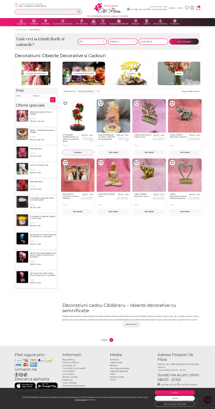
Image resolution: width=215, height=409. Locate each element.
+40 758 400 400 (138, 9)
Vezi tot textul (131, 324)
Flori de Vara (82, 24)
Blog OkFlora (68, 359)
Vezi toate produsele (119, 368)
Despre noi (67, 380)
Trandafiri (34, 24)
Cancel (175, 398)
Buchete (46, 24)
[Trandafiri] (34, 21)
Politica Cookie (81, 400)
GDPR (113, 380)
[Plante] (103, 21)
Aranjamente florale (118, 24)
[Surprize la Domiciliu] (62, 21)
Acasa (17, 30)
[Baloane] (135, 21)
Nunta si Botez (160, 24)
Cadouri (146, 24)
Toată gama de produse (73, 385)
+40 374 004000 (159, 9)
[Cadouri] (146, 21)
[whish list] (187, 9)
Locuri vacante (69, 383)
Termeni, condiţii (70, 377)
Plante (103, 24)
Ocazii (94, 24)
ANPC (113, 374)
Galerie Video (116, 362)
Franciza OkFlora (70, 362)
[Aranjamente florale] (119, 21)
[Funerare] (175, 21)
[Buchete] (45, 21)
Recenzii (114, 365)
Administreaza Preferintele (175, 404)
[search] (78, 11)
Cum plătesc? (68, 371)
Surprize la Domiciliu (63, 24)
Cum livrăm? (68, 374)
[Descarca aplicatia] (25, 386)
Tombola (114, 359)
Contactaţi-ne (69, 365)
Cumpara (78, 152)
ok (53, 99)
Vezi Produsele (184, 41)
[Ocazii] (93, 21)
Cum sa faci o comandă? (74, 368)
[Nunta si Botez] (160, 21)
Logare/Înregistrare (119, 371)
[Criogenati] (21, 21)
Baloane (136, 24)
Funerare (174, 24)
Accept (175, 393)
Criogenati (21, 24)
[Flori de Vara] (81, 21)
